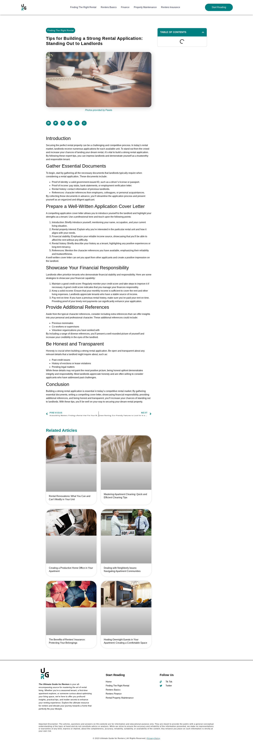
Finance (125, 7)
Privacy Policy (153, 738)
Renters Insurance (170, 7)
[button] (48, 123)
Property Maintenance (145, 7)
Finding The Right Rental (83, 7)
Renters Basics (109, 7)
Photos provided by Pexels (98, 110)
